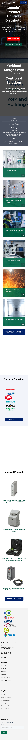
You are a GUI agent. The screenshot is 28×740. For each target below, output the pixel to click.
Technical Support (6, 677)
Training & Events (5, 680)
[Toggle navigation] (14, 2)
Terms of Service (5, 708)
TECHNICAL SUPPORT (13, 44)
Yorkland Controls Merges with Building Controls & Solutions (14, 123)
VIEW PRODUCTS (13, 39)
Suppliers (3, 674)
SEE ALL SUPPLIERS (14, 419)
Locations (3, 668)
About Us (3, 665)
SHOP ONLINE (24, 2)
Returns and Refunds (7, 706)
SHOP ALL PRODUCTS (14, 599)
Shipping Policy (5, 703)
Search (3, 694)
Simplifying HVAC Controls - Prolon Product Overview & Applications (14, 142)
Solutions (3, 671)
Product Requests (6, 697)
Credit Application (6, 700)
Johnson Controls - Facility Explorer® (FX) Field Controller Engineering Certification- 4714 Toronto (14, 134)
